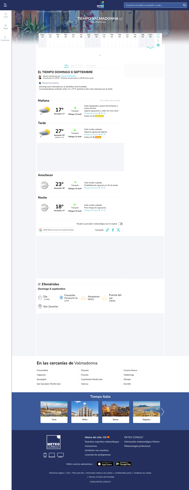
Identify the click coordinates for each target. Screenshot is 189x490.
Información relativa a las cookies (99, 473)
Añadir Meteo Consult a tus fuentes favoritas (58, 230)
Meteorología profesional (137, 446)
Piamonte (50, 12)
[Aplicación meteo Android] (123, 464)
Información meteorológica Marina (141, 441)
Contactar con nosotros (97, 450)
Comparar (91, 65)
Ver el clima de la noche (110, 100)
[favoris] (120, 18)
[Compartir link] (107, 230)
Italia (44, 12)
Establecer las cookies (142, 473)
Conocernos (91, 446)
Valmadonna (66, 12)
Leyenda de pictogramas (98, 454)
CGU (68, 473)
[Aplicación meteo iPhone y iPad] (105, 464)
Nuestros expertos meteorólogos (102, 441)
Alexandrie (58, 12)
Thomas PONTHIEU (68, 76)
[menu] (6, 5)
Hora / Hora (77, 65)
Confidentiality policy (123, 473)
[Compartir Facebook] (113, 230)
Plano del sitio (78, 473)
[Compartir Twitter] (118, 230)
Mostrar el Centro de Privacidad (101, 477)
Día (66, 65)
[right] (163, 412)
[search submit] (184, 5)
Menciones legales (56, 473)
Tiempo (39, 12)
